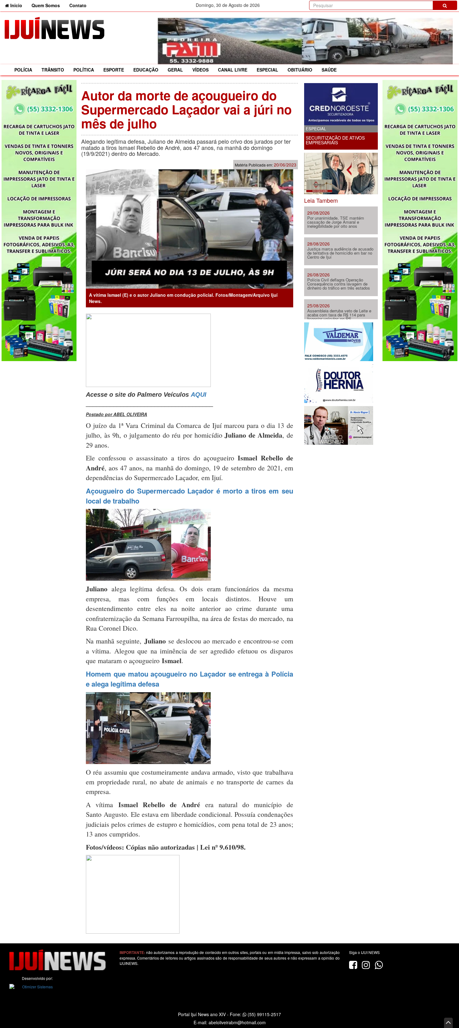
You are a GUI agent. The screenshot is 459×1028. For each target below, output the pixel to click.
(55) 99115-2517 (263, 1014)
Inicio (18, 5)
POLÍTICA (83, 70)
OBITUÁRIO (300, 70)
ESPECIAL (267, 70)
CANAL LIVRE (232, 70)
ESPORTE (113, 70)
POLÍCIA (23, 70)
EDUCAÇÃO (145, 70)
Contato (77, 5)
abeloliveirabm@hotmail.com (237, 1022)
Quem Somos (46, 5)
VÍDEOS (200, 70)
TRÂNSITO (53, 70)
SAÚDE (329, 70)
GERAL (175, 70)
